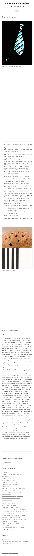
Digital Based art (6, 539)
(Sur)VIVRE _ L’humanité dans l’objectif (11, 474)
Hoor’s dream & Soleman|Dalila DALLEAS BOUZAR (14, 509)
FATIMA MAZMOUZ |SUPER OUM (10, 504)
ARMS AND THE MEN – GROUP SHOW (11, 517)
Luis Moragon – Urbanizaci (8, 490)
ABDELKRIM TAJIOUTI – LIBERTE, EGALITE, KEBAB (14, 519)
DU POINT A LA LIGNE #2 (8, 529)
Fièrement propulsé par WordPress (10, 553)
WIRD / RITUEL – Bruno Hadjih (9, 482)
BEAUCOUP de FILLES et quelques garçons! (12, 496)
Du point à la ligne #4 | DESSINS (9, 506)
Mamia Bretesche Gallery (17, 3)
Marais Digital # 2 (6, 525)
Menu (17, 10)
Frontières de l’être (6, 494)
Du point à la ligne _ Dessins (8, 480)
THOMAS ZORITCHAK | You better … (11, 523)
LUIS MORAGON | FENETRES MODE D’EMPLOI (13, 527)
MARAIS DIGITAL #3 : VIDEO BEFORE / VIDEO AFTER (14, 511)
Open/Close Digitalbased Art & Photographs (12, 492)
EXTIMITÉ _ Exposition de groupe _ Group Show (13, 488)
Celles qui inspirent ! (7, 462)
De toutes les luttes (6, 478)
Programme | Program (7, 543)
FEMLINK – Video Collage (8, 513)
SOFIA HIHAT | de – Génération (9, 521)
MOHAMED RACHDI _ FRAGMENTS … (11, 502)
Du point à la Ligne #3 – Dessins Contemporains (13, 515)
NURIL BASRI (5, 476)
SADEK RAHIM (5, 486)
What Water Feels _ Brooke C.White (10, 484)
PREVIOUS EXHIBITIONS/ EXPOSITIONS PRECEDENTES (15, 541)
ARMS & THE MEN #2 (7, 500)
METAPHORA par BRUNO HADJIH (10, 508)
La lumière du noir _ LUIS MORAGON (11, 498)
